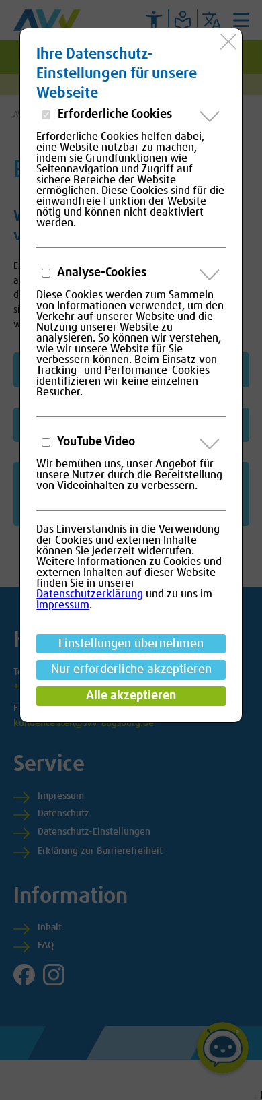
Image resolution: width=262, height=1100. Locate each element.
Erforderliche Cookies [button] (113, 114)
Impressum (62, 605)
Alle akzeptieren (131, 696)
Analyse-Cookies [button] (100, 273)
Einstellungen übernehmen (131, 644)
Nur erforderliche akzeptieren (131, 670)
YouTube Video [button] (95, 442)
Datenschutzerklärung (89, 594)
